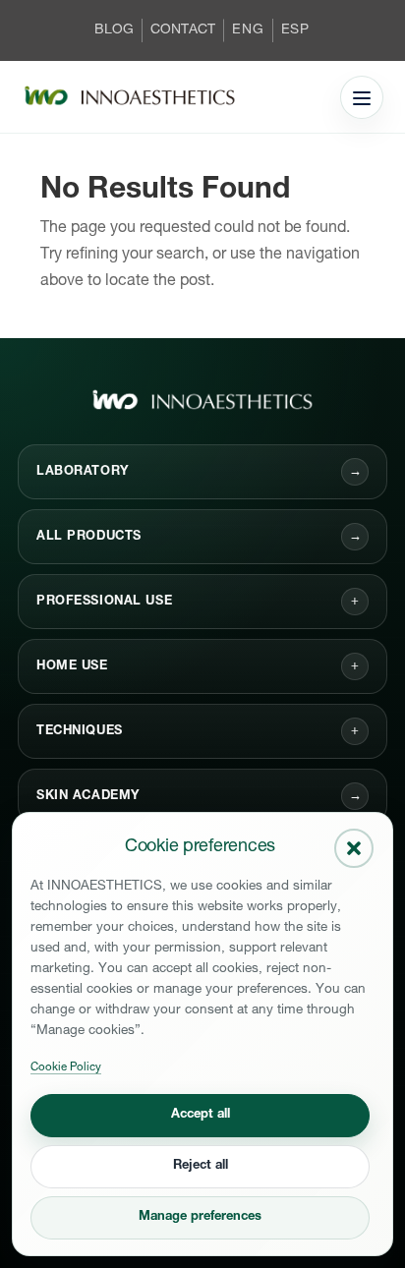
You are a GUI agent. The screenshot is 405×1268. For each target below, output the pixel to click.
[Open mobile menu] (361, 97)
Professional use (104, 602)
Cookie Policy (65, 1068)
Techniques (79, 731)
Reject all (200, 1166)
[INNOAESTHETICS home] (130, 97)
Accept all (200, 1115)
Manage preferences (200, 1217)
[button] (354, 848)
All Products (199, 537)
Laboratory (199, 472)
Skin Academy (199, 796)
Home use (72, 667)
